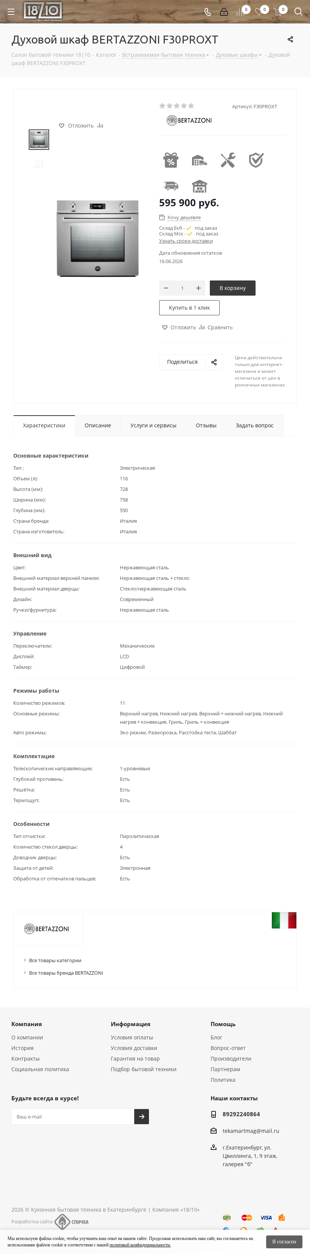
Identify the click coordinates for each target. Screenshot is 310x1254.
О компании (27, 1037)
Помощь (223, 1024)
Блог (216, 1037)
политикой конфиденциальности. (140, 1245)
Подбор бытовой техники (144, 1069)
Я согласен (284, 1242)
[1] (162, 106)
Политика (223, 1079)
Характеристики (44, 425)
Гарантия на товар (135, 1058)
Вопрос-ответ (228, 1047)
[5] (191, 106)
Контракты (25, 1058)
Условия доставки (134, 1047)
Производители (231, 1058)
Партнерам (225, 1069)
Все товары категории (55, 960)
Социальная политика (40, 1069)
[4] (184, 106)
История (22, 1047)
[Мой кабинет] (224, 12)
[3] (177, 106)
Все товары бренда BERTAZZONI (66, 972)
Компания (26, 1024)
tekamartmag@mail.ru (251, 1130)
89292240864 (241, 1114)
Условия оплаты (132, 1037)
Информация (130, 1024)
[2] (170, 106)
